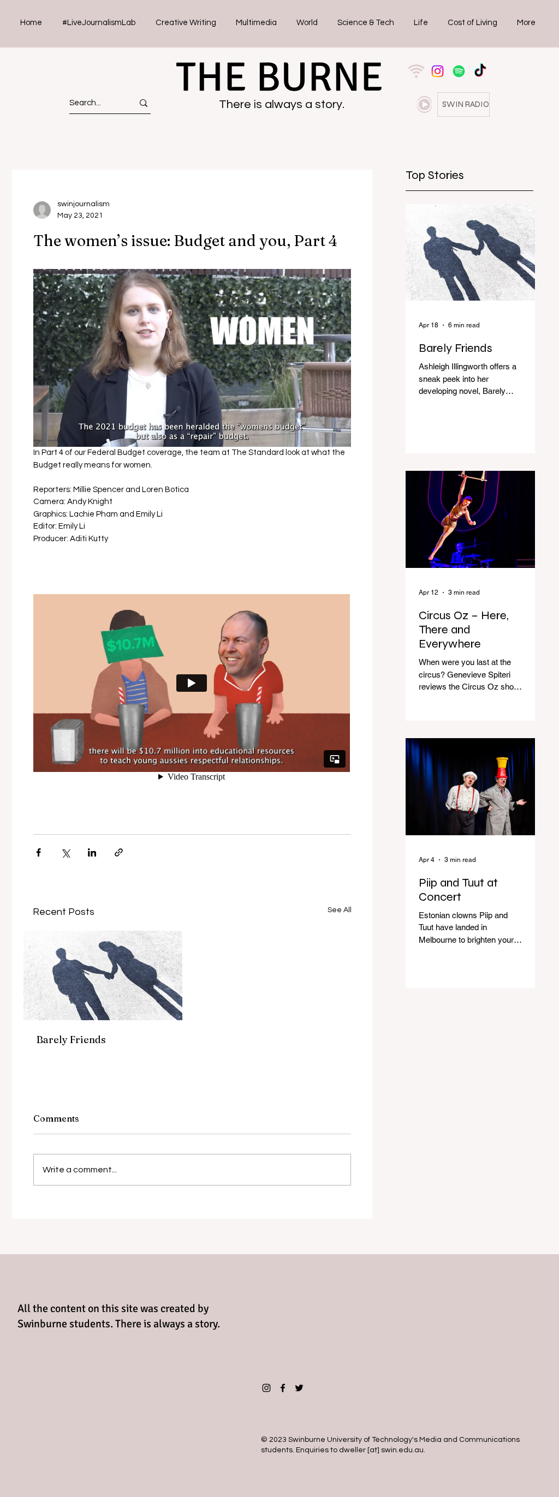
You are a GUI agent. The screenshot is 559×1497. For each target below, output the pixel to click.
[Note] (424, 104)
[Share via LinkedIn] (92, 852)
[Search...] (143, 102)
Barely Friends (71, 1039)
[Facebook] (282, 1387)
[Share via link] (119, 852)
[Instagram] (437, 71)
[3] (416, 71)
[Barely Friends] (102, 975)
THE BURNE (279, 77)
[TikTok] (480, 71)
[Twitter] (299, 1387)
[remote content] (192, 684)
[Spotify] (459, 71)
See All (340, 910)
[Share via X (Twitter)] (65, 852)
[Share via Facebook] (38, 852)
